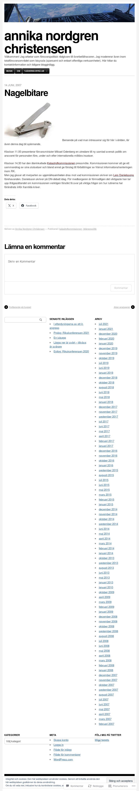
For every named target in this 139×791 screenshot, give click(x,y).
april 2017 (104, 436)
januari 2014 (106, 553)
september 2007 (108, 689)
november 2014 (108, 514)
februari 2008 (106, 665)
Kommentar (121, 287)
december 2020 (108, 333)
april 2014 (104, 538)
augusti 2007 (106, 694)
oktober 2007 (106, 685)
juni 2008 (104, 646)
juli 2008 (103, 641)
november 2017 (108, 411)
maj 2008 (104, 650)
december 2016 (108, 450)
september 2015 (108, 470)
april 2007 (104, 714)
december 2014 (108, 509)
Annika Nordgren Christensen (30, 228)
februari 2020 (106, 338)
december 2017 (108, 407)
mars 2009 (105, 602)
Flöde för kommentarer (67, 754)
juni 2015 (104, 485)
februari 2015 (106, 499)
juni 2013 (104, 572)
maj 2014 (104, 533)
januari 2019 (106, 372)
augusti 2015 (106, 475)
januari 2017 (106, 446)
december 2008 (108, 616)
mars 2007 (105, 719)
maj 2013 (104, 577)
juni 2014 (104, 529)
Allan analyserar (122, 307)
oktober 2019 (106, 358)
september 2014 (108, 524)
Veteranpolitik (89, 228)
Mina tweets (102, 740)
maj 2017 (104, 431)
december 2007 (108, 675)
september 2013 (108, 563)
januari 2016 (106, 465)
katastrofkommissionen (70, 228)
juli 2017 (103, 421)
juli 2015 (103, 480)
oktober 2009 (106, 592)
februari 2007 (106, 724)
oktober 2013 (106, 558)
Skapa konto (61, 740)
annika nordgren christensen (51, 41)
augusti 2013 (106, 568)
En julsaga (60, 337)
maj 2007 (104, 709)
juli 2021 (103, 324)
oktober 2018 (106, 382)
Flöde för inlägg (62, 749)
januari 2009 (106, 611)
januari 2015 (106, 504)
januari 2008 (106, 670)
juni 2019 (104, 368)
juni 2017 (104, 426)
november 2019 (108, 353)
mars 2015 (105, 494)
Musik (9, 71)
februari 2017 (106, 441)
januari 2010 (106, 587)
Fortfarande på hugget (20, 307)
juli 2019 (103, 363)
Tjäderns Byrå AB (34, 71)
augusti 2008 (106, 636)
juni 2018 (104, 392)
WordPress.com (63, 759)
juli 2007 (103, 699)
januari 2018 (106, 402)
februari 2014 (106, 548)
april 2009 (104, 597)
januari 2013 (106, 582)
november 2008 (108, 621)
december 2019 (108, 348)
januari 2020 (106, 343)
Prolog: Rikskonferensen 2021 (71, 333)
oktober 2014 (106, 519)
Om (18, 71)
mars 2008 (105, 660)
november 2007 (108, 680)
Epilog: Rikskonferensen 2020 (71, 351)
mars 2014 (105, 543)
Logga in (59, 745)
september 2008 (108, 631)
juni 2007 (104, 704)
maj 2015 (104, 490)
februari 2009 (106, 607)
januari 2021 (106, 329)
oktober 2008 (106, 626)
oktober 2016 (106, 460)
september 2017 (108, 416)
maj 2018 (104, 397)
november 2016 (108, 455)
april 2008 (104, 655)
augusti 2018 (106, 387)
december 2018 (108, 377)
